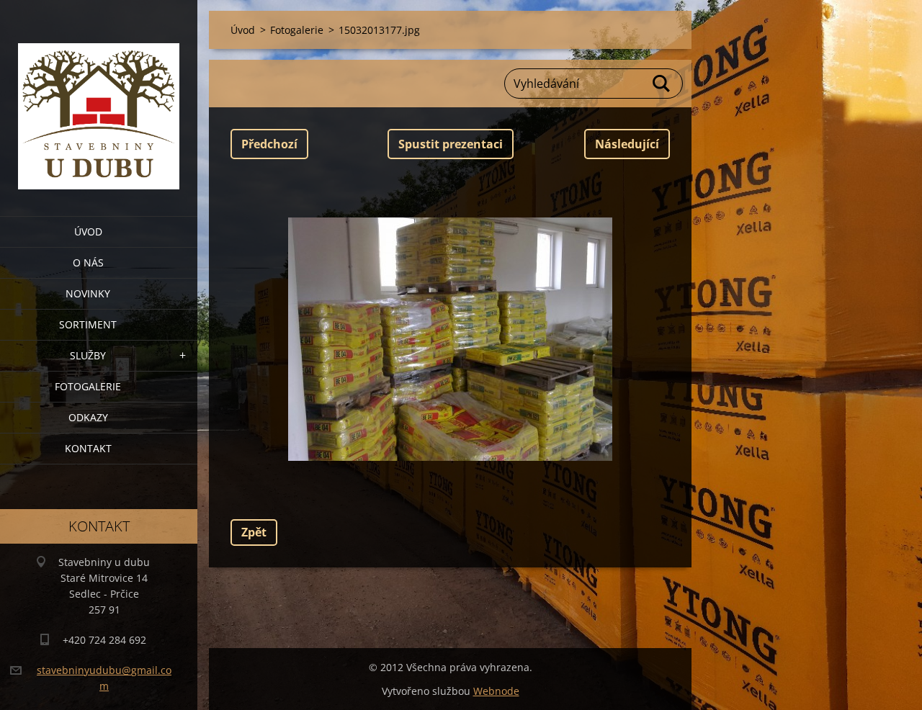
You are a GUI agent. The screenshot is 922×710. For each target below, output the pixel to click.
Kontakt (88, 448)
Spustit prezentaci (450, 144)
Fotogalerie (88, 386)
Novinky (88, 293)
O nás (88, 262)
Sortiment (88, 324)
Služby (88, 355)
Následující (627, 144)
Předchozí (269, 144)
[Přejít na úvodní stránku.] (98, 99)
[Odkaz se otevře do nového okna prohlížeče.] (450, 339)
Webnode (496, 691)
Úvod (88, 231)
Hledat (662, 83)
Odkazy (88, 417)
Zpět (254, 532)
